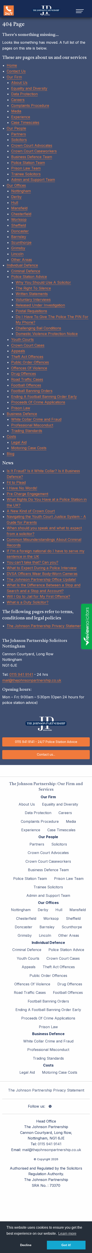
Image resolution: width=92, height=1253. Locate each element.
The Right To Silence (33, 288)
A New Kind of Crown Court (31, 511)
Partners (18, 134)
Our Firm (14, 77)
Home (12, 65)
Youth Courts (22, 339)
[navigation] (79, 11)
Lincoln (17, 254)
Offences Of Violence (29, 368)
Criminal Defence (25, 271)
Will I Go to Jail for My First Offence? (38, 596)
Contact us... (46, 754)
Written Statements (32, 294)
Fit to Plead (16, 482)
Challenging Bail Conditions (38, 328)
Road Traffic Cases (27, 379)
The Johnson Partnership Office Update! (41, 579)
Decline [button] (25, 1245)
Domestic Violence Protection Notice (47, 333)
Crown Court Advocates (31, 145)
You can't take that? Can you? (32, 562)
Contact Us (16, 71)
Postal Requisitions (31, 311)
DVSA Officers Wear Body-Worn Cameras (42, 573)
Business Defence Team (31, 157)
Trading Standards (26, 430)
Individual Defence (22, 265)
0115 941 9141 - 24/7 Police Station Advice (46, 742)
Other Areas (21, 259)
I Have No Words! (22, 488)
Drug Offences (23, 373)
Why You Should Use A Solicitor (43, 282)
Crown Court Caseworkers (34, 151)
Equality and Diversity (29, 88)
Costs (11, 436)
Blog (10, 453)
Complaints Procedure (30, 105)
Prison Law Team (26, 168)
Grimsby (18, 248)
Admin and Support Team (33, 179)
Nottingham (21, 191)
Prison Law (20, 408)
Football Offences (26, 385)
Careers (18, 99)
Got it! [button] (66, 1245)
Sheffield (18, 225)
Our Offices (16, 185)
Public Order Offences (30, 362)
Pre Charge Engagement (27, 494)
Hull (14, 202)
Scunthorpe (21, 242)
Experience (20, 117)
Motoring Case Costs (28, 448)
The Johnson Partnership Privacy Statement (45, 626)
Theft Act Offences (27, 356)
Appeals (18, 351)
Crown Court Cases (27, 345)
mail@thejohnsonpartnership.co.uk (31, 680)
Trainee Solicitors (26, 174)
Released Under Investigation (40, 305)
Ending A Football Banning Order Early (44, 396)
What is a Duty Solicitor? (27, 602)
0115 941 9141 (21, 674)
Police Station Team (28, 162)
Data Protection (24, 94)
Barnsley (18, 236)
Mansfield (19, 208)
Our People (16, 128)
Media (16, 111)
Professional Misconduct (32, 425)
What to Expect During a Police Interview (42, 568)
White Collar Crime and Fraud (36, 419)
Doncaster (20, 231)
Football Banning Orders (31, 391)
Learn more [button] (67, 1233)
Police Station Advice (29, 276)
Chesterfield (21, 214)
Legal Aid (19, 442)
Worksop (19, 219)
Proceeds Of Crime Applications (38, 402)
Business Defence (22, 413)
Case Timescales (25, 122)
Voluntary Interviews (33, 299)
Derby (16, 196)
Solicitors (19, 139)
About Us (19, 82)
